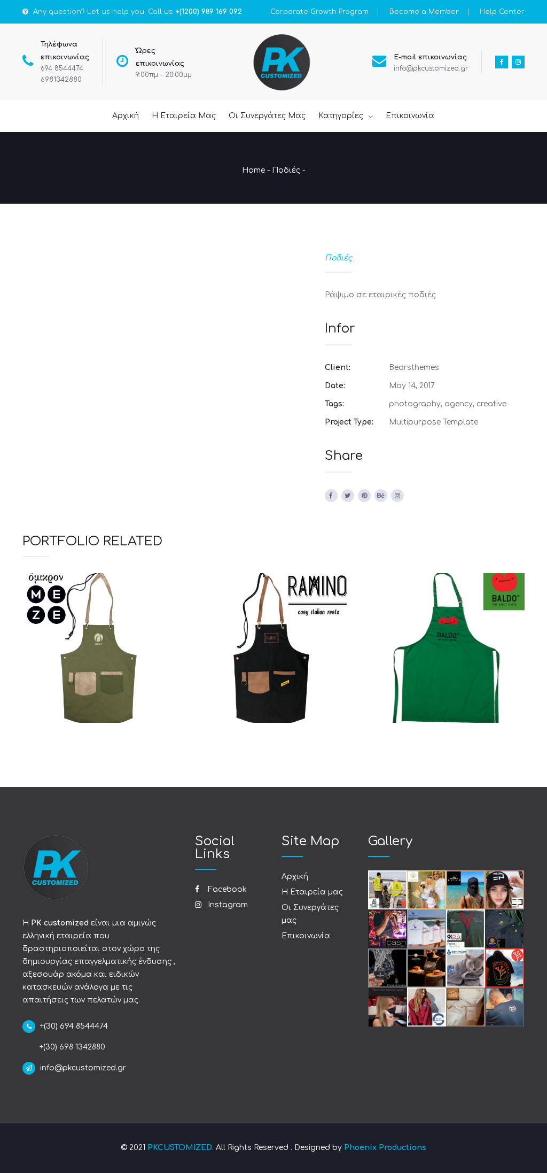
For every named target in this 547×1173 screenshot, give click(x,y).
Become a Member (424, 12)
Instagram (227, 905)
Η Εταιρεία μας (312, 892)
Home (253, 170)
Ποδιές (286, 170)
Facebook (226, 889)
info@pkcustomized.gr (431, 68)
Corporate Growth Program (319, 12)
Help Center (502, 12)
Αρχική (295, 877)
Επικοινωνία (306, 936)
